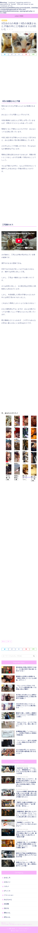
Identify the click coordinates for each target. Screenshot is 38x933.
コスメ (6, 886)
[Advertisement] (19, 78)
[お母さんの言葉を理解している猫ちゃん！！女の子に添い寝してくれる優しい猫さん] (17, 433)
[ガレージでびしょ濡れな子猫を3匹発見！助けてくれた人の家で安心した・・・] (8, 445)
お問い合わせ (12, 928)
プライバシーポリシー (24, 928)
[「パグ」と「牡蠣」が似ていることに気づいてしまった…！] (25, 457)
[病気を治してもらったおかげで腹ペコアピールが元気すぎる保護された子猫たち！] (17, 457)
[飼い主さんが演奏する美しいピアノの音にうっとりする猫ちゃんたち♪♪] (34, 445)
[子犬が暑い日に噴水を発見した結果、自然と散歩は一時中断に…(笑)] (8, 469)
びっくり (7, 891)
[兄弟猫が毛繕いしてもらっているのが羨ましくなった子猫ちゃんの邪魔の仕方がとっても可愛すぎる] (17, 445)
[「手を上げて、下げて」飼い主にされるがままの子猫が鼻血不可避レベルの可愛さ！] (25, 421)
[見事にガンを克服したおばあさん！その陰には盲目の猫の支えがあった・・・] (8, 457)
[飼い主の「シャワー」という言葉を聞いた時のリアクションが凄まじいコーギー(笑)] (25, 469)
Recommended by (27, 477)
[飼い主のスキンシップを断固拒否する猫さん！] (8, 433)
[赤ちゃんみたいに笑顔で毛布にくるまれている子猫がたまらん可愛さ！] (17, 421)
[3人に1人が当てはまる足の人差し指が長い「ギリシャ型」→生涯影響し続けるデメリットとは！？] (34, 457)
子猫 (10, 641)
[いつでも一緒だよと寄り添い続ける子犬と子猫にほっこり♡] (34, 421)
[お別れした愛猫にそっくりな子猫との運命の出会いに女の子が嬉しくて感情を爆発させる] (34, 433)
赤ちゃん (7, 917)
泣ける (6, 908)
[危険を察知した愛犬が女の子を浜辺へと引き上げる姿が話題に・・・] (17, 469)
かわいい (7, 882)
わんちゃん (8, 899)
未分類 (6, 904)
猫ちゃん (4, 20)
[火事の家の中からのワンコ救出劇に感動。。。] (25, 433)
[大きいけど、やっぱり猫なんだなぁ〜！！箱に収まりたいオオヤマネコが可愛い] (8, 421)
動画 (4, 641)
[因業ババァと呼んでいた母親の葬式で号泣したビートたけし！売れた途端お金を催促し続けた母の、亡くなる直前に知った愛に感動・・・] (25, 445)
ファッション (9, 895)
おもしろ (7, 877)
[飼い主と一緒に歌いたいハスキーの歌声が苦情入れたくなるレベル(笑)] (34, 470)
